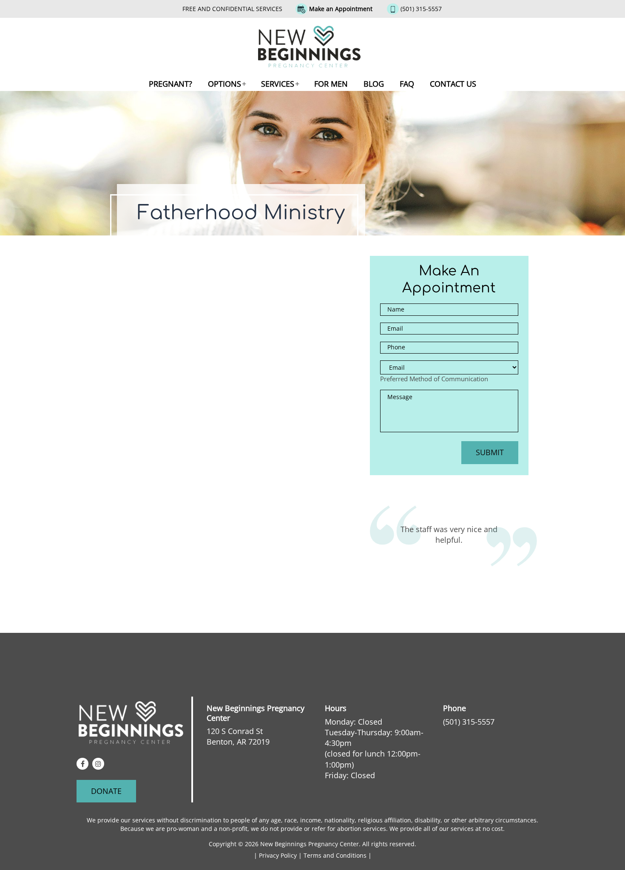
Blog (374, 84)
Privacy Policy (278, 855)
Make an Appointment (340, 9)
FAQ (407, 84)
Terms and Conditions (336, 855)
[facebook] (82, 764)
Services (277, 84)
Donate (106, 791)
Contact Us (453, 84)
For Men (331, 84)
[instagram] (98, 764)
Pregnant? (170, 84)
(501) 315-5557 (421, 9)
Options (224, 84)
